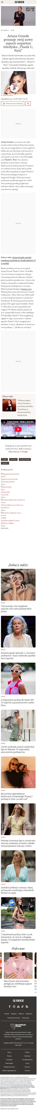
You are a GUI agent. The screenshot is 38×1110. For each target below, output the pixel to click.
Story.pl (27, 1070)
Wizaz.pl (27, 1067)
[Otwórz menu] (2, 2)
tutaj (17, 1108)
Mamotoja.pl (9, 1063)
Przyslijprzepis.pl (27, 1059)
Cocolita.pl (9, 1059)
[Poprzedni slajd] (1, 965)
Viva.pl (27, 1063)
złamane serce (26, 289)
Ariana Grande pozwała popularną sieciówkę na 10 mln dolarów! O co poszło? (18, 260)
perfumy (13, 459)
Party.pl (9, 1056)
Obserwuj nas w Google (14, 103)
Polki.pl (27, 1052)
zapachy (5, 463)
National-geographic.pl (9, 1070)
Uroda (4, 459)
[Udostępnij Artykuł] (28, 103)
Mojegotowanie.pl (9, 1067)
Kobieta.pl (27, 1056)
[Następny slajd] (34, 965)
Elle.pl (9, 1052)
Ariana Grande (24, 459)
